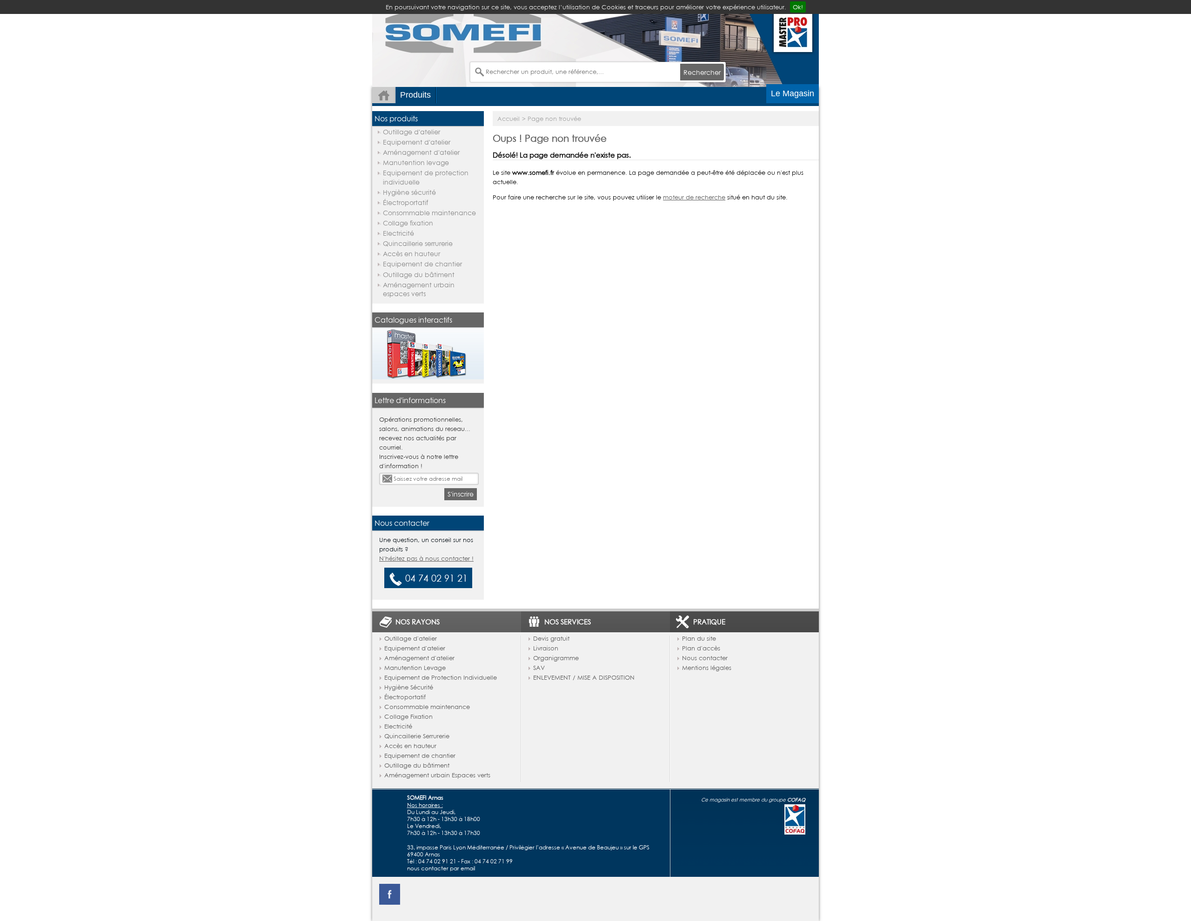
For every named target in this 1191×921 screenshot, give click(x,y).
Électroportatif (405, 202)
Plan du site (699, 639)
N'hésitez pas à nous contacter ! (426, 558)
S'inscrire (461, 494)
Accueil (383, 95)
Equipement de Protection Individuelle (440, 678)
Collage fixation (408, 223)
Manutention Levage (415, 668)
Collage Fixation (408, 717)
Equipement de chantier (422, 264)
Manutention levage (416, 162)
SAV (539, 668)
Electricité (398, 233)
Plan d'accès (701, 648)
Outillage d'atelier (411, 132)
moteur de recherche (694, 197)
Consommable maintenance (429, 213)
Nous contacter (705, 658)
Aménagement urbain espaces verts (419, 289)
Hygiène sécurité (409, 192)
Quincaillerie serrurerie (418, 243)
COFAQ (796, 799)
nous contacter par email (441, 868)
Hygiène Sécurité (408, 687)
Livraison (545, 648)
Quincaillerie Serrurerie (416, 736)
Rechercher (702, 72)
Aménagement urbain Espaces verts (437, 775)
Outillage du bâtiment (419, 274)
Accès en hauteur (411, 254)
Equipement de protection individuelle (425, 177)
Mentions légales (706, 668)
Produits (415, 94)
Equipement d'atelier (416, 142)
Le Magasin (792, 93)
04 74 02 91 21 (438, 861)
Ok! (798, 7)
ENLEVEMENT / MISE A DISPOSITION (584, 678)
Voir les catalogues (428, 345)
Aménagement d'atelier (421, 152)
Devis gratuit (551, 639)
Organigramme (556, 658)
